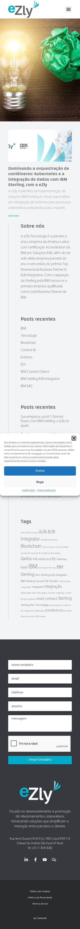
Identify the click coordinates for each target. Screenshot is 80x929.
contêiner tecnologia (50, 553)
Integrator (37, 587)
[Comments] (54, 860)
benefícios (45, 540)
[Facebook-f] (35, 860)
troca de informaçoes (36, 616)
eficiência (43, 559)
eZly (53, 559)
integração (53, 587)
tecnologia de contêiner (60, 605)
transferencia (54, 610)
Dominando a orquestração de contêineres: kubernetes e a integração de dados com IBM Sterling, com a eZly (38, 176)
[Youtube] (45, 860)
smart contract (46, 599)
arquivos (35, 533)
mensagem (42, 593)
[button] (74, 438)
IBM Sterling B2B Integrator (40, 379)
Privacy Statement (46, 490)
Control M (28, 350)
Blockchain (28, 343)
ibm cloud (43, 568)
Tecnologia (29, 336)
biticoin (54, 540)
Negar (40, 482)
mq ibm (51, 593)
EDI (23, 365)
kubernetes (26, 593)
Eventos (26, 357)
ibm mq (52, 568)
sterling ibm (28, 605)
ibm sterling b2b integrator (51, 575)
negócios (60, 593)
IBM (23, 329)
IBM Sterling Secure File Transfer (39, 581)
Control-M (35, 553)
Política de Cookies (40, 891)
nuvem (68, 593)
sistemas (31, 599)
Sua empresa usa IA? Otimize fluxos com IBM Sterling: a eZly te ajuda (45, 421)
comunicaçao (48, 547)
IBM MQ (26, 386)
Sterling (65, 598)
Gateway (62, 559)
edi (35, 559)
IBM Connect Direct (35, 372)
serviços (24, 599)
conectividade (61, 547)
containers (25, 553)
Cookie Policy (28, 490)
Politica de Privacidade (40, 897)
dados (26, 559)
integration (26, 587)
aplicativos (25, 533)
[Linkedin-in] (26, 860)
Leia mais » (14, 216)
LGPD (34, 593)
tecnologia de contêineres (32, 611)
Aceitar (40, 471)
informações (64, 581)
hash (24, 567)
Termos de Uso (40, 904)
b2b (43, 532)
